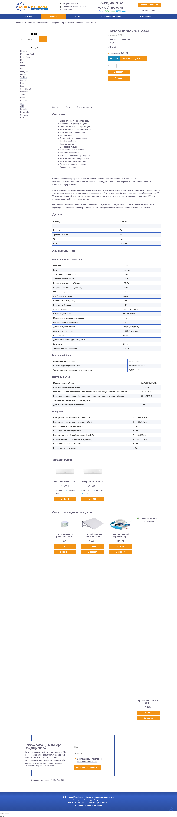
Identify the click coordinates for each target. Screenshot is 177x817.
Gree (22, 86)
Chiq (22, 103)
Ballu (22, 118)
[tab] (56, 106)
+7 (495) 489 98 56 (111, 3)
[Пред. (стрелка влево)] (1, 816)
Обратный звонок (149, 5)
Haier (22, 68)
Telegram (122, 11)
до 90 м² (114, 59)
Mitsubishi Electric (28, 54)
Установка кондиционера (111, 16)
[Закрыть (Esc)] (8, 813)
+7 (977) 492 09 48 (111, 7)
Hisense (23, 51)
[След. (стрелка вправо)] (3, 816)
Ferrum (23, 74)
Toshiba (23, 77)
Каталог (53, 16)
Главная (28, 16)
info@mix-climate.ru (71, 4)
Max (102, 11)
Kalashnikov (25, 112)
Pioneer (23, 100)
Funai (22, 66)
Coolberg (24, 115)
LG (21, 60)
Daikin (22, 97)
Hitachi (23, 63)
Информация (146, 16)
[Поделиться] (6, 813)
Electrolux (24, 92)
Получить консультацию (87, 767)
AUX (22, 106)
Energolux (55, 23)
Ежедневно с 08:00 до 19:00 (74, 7)
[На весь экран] (3, 813)
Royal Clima (25, 57)
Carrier (23, 80)
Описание (56, 107)
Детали (69, 107)
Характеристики (84, 107)
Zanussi (23, 95)
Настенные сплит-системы (37, 23)
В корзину (118, 72)
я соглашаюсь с (89, 760)
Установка (119, 53)
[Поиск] (43, 39)
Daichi (22, 83)
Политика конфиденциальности (88, 806)
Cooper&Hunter (26, 89)
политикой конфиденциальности (89, 760)
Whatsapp (111, 11)
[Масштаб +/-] (1, 813)
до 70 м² (126, 59)
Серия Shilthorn (67, 23)
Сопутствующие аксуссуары (72, 512)
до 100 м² (139, 59)
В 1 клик (118, 78)
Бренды (78, 16)
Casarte (23, 109)
